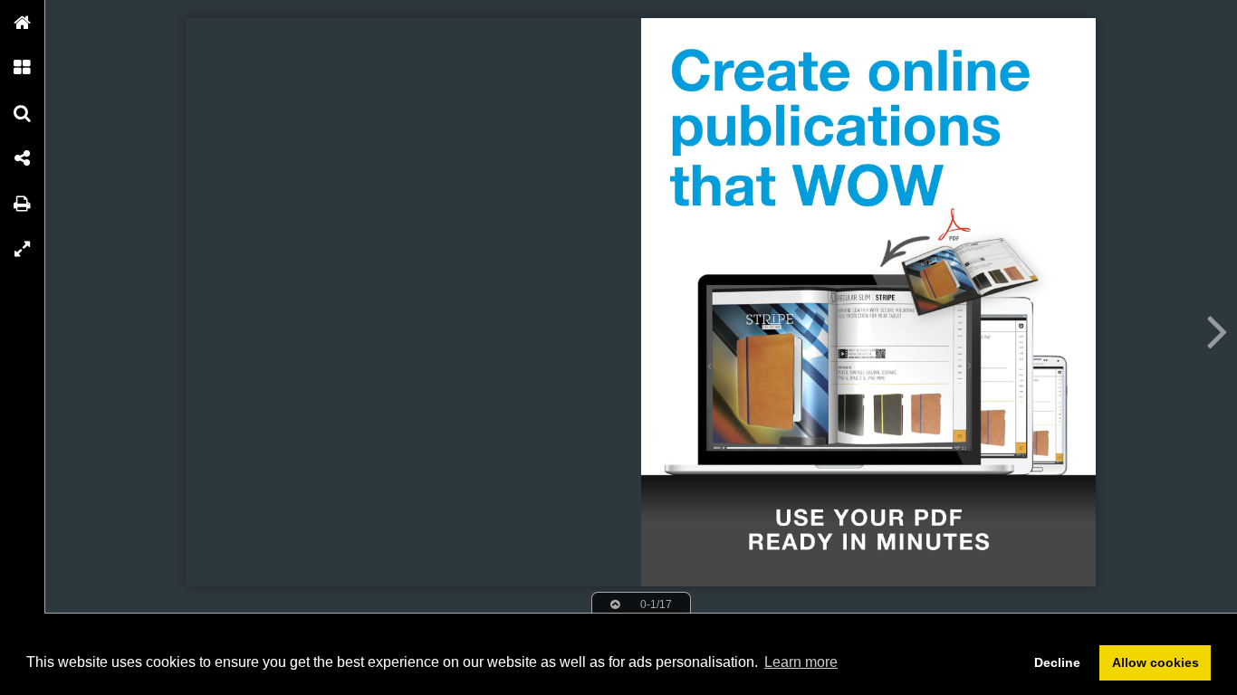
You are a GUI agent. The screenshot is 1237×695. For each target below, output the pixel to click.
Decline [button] (1057, 662)
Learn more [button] (801, 662)
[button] (22, 22)
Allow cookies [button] (1155, 662)
